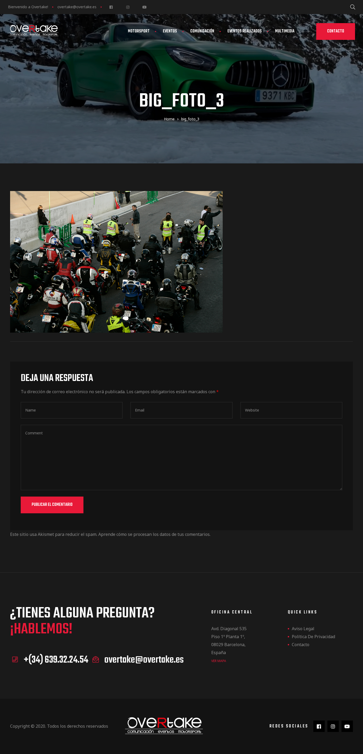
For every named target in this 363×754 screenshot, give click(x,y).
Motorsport (139, 31)
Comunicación (202, 31)
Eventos (170, 31)
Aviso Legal (303, 629)
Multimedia (284, 31)
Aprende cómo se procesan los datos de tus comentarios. (154, 534)
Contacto (300, 644)
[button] (335, 31)
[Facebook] (111, 7)
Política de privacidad (313, 636)
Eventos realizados (244, 31)
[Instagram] (128, 7)
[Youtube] (144, 7)
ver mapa (218, 661)
